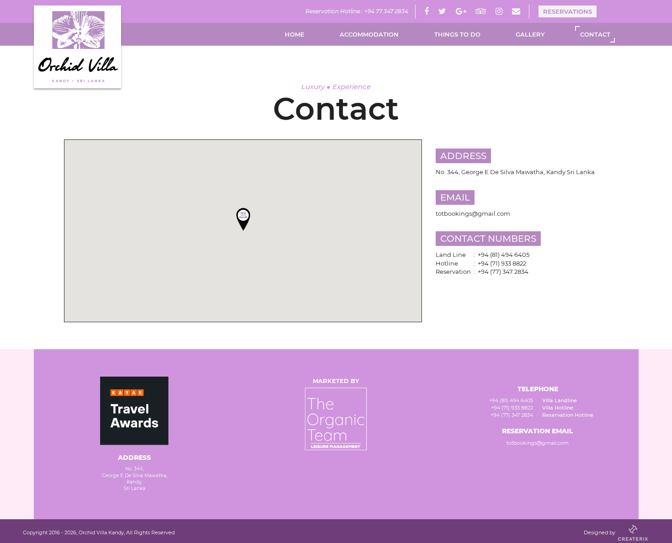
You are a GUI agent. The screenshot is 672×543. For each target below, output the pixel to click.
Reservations (567, 11)
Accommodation (369, 34)
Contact (595, 34)
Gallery (530, 34)
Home (294, 34)
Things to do (457, 34)
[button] (243, 219)
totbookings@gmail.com (538, 443)
